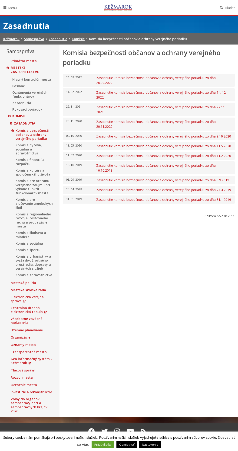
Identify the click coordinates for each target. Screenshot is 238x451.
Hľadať (230, 8)
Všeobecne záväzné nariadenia (26, 321)
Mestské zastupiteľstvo (25, 70)
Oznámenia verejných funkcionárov (29, 94)
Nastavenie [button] (150, 444)
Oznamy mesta (23, 345)
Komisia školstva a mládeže (31, 235)
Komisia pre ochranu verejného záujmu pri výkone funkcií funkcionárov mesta (33, 187)
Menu (12, 8)
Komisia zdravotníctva (34, 275)
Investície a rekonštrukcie (31, 392)
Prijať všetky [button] (103, 444)
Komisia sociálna (29, 243)
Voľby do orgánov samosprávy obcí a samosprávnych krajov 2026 (29, 405)
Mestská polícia (23, 283)
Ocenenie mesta (24, 385)
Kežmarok (118, 8)
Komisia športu (28, 250)
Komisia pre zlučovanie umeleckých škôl (34, 204)
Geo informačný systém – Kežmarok (32, 361)
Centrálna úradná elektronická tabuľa (27, 310)
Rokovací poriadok (27, 109)
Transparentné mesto (29, 352)
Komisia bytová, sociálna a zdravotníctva (29, 149)
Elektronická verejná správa (27, 299)
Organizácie (20, 337)
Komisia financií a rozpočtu (30, 162)
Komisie (19, 116)
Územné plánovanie (27, 330)
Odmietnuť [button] (126, 444)
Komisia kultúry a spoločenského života (33, 172)
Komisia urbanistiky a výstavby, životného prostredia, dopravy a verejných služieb (33, 262)
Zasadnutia (21, 103)
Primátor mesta (24, 61)
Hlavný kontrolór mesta (31, 79)
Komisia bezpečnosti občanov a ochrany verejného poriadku (32, 134)
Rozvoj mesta (22, 377)
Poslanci (19, 86)
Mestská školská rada (28, 290)
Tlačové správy (23, 370)
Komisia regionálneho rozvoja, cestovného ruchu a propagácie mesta (33, 220)
